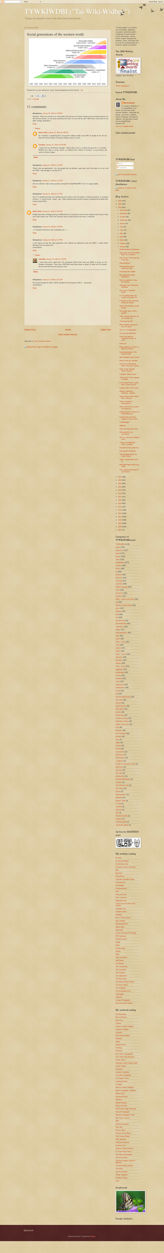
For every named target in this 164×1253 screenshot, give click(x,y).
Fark (117, 891)
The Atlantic (120, 963)
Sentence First (121, 1145)
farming (118, 749)
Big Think (119, 873)
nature (118, 547)
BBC (117, 870)
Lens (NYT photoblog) (123, 1075)
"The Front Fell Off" (126, 321)
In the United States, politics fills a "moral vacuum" (129, 383)
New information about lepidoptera (127, 276)
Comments (122, 167)
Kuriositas (119, 1069)
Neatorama (119, 755)
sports (118, 639)
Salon (118, 945)
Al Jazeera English (122, 861)
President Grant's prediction (129, 448)
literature (119, 611)
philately (118, 736)
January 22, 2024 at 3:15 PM (52, 227)
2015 (120, 503)
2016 (120, 500)
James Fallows (121, 1066)
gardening (119, 797)
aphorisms (119, 767)
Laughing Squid (121, 911)
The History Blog (121, 1157)
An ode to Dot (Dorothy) (127, 333)
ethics (118, 608)
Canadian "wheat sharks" (128, 374)
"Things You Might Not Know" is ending (127, 443)
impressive (119, 550)
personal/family (121, 623)
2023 (120, 477)
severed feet (120, 752)
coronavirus (120, 684)
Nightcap (122, 425)
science (118, 565)
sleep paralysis (121, 794)
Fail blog (118, 1048)
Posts (120, 163)
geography (119, 669)
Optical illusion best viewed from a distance (128, 397)
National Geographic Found (125, 1115)
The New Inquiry (121, 979)
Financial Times (121, 894)
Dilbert (118, 1042)
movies (118, 675)
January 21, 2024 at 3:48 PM (58, 132)
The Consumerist (122, 966)
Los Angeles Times (122, 1078)
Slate (117, 954)
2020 (120, 487)
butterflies (119, 660)
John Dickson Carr (122, 785)
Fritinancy (119, 1051)
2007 (120, 530)
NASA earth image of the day (126, 1109)
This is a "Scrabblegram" (128, 330)
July (121, 227)
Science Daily (120, 948)
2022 (120, 480)
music (118, 681)
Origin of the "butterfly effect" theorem (127, 370)
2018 (120, 493)
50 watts (118, 858)
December (124, 210)
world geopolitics (121, 633)
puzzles (118, 712)
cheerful (118, 648)
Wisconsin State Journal (124, 1003)
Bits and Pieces (121, 1017)
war (117, 602)
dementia (119, 770)
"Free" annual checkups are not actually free (129, 317)
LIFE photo (119, 788)
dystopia (118, 782)
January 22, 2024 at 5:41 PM (52, 280)
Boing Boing (120, 876)
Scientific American (122, 1142)
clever (118, 590)
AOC (117, 813)
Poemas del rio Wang (123, 1133)
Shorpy (118, 951)
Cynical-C (119, 1032)
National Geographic (123, 1112)
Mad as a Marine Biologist (125, 1087)
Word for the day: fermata (128, 361)
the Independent (121, 976)
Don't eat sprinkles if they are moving (128, 281)
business (119, 596)
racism (118, 791)
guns (117, 739)
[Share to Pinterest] (45, 96)
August (122, 223)
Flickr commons (121, 897)
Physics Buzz (120, 1130)
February (123, 243)
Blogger (92, 1236)
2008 (120, 527)
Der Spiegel (120, 885)
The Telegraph (120, 988)
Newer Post (30, 330)
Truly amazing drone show (128, 429)
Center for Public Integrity (124, 1026)
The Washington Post (123, 991)
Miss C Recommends (123, 918)
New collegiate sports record (129, 357)
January (123, 247)
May (121, 233)
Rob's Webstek (121, 1139)
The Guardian (120, 973)
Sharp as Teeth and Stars (124, 1148)
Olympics (119, 730)
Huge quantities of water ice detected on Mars (129, 348)
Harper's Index (121, 800)
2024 (120, 207)
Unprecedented (124, 263)
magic (118, 742)
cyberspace (120, 627)
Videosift (119, 997)
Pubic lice (122, 343)
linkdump (119, 678)
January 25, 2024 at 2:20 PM (56, 259)
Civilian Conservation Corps (125, 764)
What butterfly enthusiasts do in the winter (128, 325)
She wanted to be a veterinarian (126, 433)
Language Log (120, 908)
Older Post (106, 330)
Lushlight (119, 1084)
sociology (35, 99)
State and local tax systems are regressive (129, 407)
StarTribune (120, 960)
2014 (120, 507)
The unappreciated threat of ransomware (129, 470)
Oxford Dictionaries (122, 1124)
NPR (117, 1121)
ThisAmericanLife (122, 816)
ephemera (119, 578)
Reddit (118, 942)
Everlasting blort (121, 888)
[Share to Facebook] (43, 96)
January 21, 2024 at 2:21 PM (52, 181)
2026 (120, 201)
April (122, 237)
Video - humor (120, 666)
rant (117, 617)
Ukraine (118, 746)
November (124, 213)
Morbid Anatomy (121, 1103)
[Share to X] (40, 96)
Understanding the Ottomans (129, 249)
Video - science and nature (125, 599)
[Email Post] (31, 96)
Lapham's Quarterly (122, 1072)
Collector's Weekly (122, 1029)
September (124, 220)
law (117, 694)
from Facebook (121, 733)
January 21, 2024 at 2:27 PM (52, 194)
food (117, 614)
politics (118, 568)
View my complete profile (124, 126)
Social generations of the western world (128, 353)
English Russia (121, 1045)
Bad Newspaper (121, 1014)
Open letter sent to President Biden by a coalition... (129, 253)
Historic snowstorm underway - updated (127, 392)
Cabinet (118, 1023)
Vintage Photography (123, 1000)
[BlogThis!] (38, 96)
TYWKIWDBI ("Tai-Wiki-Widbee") (77, 11)
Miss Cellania (120, 921)
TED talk (119, 773)
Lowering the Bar (121, 1081)
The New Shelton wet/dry (124, 1165)
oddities (118, 663)
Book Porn (119, 1020)
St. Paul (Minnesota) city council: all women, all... (128, 296)
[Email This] (36, 96)
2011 (120, 517)
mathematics (120, 687)
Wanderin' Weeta (121, 1178)
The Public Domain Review (125, 982)
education (119, 657)
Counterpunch (120, 882)
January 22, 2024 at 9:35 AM (56, 145)
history (118, 556)
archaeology (120, 672)
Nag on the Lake (121, 1106)
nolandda (42, 259)
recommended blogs (123, 779)
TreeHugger (120, 994)
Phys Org (119, 1127)
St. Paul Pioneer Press (124, 1151)
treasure (118, 703)
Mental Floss (120, 1093)
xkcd (117, 1181)
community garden (122, 825)
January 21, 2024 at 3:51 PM (52, 211)
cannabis (119, 806)
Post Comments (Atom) (42, 341)
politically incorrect (122, 721)
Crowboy (42, 145)
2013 (120, 510)
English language (122, 587)
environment (120, 620)
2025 (120, 204)
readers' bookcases (122, 724)
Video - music (120, 642)
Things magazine (122, 1175)
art (116, 572)
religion (118, 630)
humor (118, 553)
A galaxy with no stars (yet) (128, 388)
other (117, 636)
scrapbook (119, 761)
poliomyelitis (120, 776)
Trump (118, 691)
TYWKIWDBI (120, 544)
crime (117, 645)
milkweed (119, 810)
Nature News (120, 927)
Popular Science (121, 939)
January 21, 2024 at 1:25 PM (52, 165)
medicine (119, 575)
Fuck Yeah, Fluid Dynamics (125, 1057)
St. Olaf (118, 803)
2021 (120, 483)
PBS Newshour (121, 936)
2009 (120, 523)
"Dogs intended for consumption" (125, 402)
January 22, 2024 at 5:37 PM (52, 240)
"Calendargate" (124, 422)
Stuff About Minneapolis (124, 1154)
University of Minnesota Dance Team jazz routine (129, 365)
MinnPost (119, 1099)
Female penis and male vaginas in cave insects (128, 418)
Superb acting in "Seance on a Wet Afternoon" (129, 413)
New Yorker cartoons (123, 1118)
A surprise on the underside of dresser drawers (128, 301)
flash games (120, 709)
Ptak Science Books (123, 1136)
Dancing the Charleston (127, 451)
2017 (120, 497)
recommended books (123, 697)
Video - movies (121, 654)
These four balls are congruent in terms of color (127, 338)
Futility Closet (120, 1060)
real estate (119, 700)
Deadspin (119, 1038)
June (122, 230)
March (122, 240)
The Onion (119, 1168)
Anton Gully (43, 132)
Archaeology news (122, 864)
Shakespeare (120, 758)
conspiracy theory (122, 718)
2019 (120, 490)
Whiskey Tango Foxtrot (124, 605)
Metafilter (119, 915)
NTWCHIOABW (121, 822)
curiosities (119, 584)
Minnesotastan (129, 103)
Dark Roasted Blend (123, 1035)
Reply (35, 124)
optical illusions (121, 706)
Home (68, 330)
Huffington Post (121, 901)
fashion (118, 651)
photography (120, 562)
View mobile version (67, 334)
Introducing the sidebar (127, 271)
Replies (37, 128)
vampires (119, 819)
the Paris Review (121, 1172)
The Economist (121, 970)
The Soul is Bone (122, 985)
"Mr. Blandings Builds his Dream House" (128, 455)
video (117, 559)
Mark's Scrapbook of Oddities (126, 1090)
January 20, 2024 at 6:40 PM (52, 113)
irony (117, 727)
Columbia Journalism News (125, 879)
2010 (120, 520)
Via (81, 90)
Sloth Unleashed (121, 957)
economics (119, 593)
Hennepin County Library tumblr (126, 1063)
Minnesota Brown (122, 1096)
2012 (120, 513)
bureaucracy (120, 715)
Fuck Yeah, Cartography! (124, 1054)
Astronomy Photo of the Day (125, 867)
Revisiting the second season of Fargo (126, 267)
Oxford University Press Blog (126, 933)
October (123, 217)
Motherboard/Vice (122, 924)
